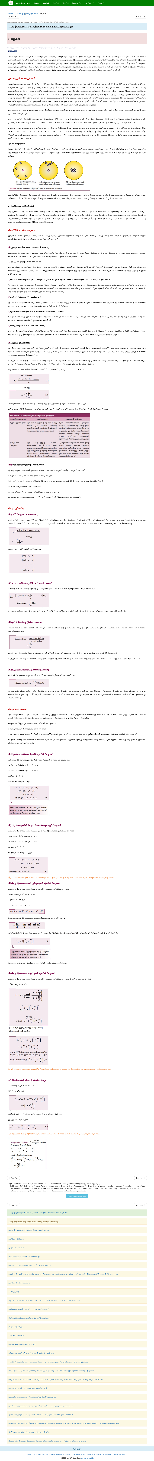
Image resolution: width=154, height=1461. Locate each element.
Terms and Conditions (44, 1454)
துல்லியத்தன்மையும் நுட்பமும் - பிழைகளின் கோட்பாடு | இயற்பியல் (31, 1353)
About (100, 3)
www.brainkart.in (87, 1458)
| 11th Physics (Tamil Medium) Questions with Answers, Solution (39, 1213)
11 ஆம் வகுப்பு (20, 14)
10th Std (45, 3)
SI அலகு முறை (14, 1292)
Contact (74, 1454)
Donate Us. (123, 1454)
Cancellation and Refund (94, 1454)
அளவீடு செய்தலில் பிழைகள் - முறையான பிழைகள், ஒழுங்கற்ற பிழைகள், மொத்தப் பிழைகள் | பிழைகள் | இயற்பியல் (48, 1362)
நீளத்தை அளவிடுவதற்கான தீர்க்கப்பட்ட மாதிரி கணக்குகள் (29, 1318)
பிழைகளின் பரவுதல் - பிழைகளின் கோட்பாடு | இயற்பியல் (28, 1388)
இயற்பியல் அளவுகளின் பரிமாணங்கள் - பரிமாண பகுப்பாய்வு (29, 1432)
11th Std (55, 3)
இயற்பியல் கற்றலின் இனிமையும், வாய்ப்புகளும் (24, 1256)
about (83, 1454)
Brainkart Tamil (23, 3)
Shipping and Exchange (111, 1454)
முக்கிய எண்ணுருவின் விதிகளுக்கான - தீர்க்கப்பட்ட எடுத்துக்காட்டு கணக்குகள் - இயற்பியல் (41, 1415)
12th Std (65, 3)
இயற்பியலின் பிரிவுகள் (16, 1248)
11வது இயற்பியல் (32, 14)
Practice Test (77, 3)
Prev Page (14, 17)
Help (78, 1454)
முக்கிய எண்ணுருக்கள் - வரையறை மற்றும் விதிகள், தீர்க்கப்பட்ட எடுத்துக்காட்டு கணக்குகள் (41, 1406)
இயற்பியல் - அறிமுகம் (16, 1239)
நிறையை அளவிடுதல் (16, 1327)
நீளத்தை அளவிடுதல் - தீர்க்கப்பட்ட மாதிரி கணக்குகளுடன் (29, 1309)
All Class (89, 3)
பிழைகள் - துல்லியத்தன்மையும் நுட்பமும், (23, 1344)
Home (36, 3)
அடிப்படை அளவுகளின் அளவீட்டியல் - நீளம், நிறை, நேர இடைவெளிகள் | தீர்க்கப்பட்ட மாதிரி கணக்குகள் (44, 1300)
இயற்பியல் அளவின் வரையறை (19, 1283)
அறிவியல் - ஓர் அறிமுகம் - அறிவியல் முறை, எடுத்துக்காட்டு (29, 1230)
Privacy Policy (32, 1454)
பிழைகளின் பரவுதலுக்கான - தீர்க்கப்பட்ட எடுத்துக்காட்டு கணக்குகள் (32, 1397)
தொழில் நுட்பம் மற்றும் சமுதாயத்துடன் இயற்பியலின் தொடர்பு (30, 1265)
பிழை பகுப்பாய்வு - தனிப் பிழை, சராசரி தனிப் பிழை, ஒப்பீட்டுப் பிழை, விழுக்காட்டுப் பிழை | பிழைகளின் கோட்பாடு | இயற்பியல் (51, 1371)
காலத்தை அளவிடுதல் (16, 1336)
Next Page (139, 17)
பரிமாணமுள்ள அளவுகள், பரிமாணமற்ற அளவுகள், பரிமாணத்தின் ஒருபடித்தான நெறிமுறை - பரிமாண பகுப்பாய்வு (47, 1441)
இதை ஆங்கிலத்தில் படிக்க (77, 1196)
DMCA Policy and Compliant (61, 1454)
